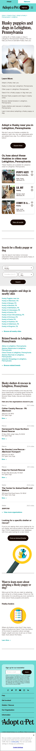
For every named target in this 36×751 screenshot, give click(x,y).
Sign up (24, 7)
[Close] (34, 735)
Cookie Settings (18, 747)
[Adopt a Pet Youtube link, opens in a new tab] (21, 690)
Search (18, 282)
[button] (32, 172)
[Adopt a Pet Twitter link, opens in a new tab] (12, 690)
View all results (18, 222)
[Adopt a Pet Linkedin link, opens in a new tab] (28, 690)
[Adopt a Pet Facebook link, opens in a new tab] (8, 690)
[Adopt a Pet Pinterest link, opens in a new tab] (16, 690)
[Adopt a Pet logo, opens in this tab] (18, 724)
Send (26, 672)
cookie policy (15, 742)
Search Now (18, 145)
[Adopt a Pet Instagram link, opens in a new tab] (25, 690)
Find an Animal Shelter (18, 538)
